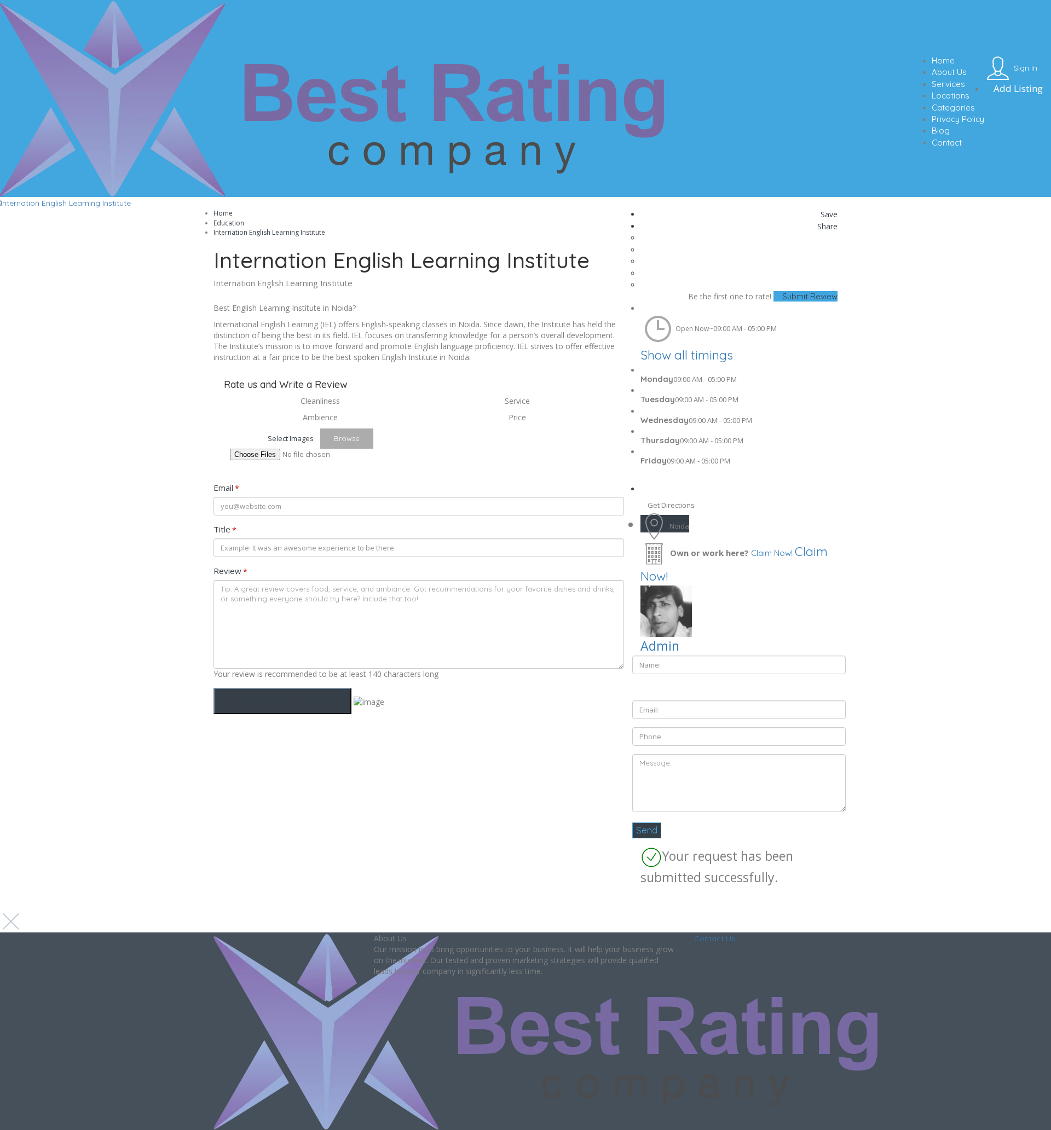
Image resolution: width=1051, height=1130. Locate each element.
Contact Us (714, 938)
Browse (347, 438)
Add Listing (1017, 88)
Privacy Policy (958, 119)
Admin (659, 645)
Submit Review (809, 296)
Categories (953, 107)
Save (828, 214)
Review (230, 571)
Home (943, 60)
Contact (947, 142)
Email (226, 488)
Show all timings (686, 355)
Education (228, 223)
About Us (949, 72)
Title (224, 529)
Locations (950, 95)
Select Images (291, 438)
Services (948, 84)
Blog (941, 130)
